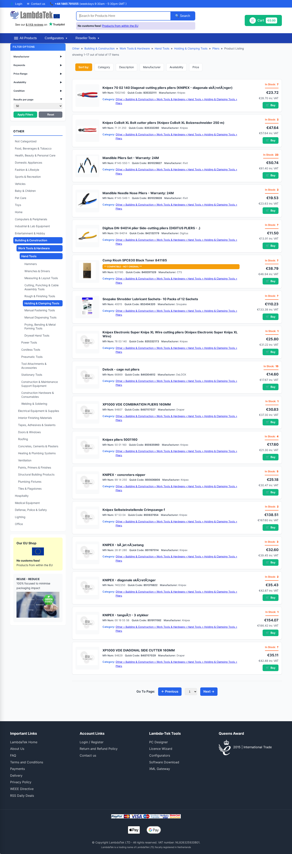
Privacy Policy (20, 782)
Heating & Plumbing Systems (37, 453)
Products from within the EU (120, 25)
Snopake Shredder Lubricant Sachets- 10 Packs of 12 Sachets (150, 299)
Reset (50, 114)
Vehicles (20, 183)
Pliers (215, 48)
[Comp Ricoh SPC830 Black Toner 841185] (87, 271)
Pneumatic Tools (32, 356)
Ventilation (24, 460)
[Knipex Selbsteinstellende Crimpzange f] (87, 518)
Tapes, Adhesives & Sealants (36, 425)
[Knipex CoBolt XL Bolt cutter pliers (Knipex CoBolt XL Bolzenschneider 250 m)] (87, 131)
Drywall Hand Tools (36, 335)
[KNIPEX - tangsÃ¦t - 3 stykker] (87, 623)
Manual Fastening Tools (39, 310)
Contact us (88, 755)
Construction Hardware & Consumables (37, 394)
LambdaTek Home (23, 742)
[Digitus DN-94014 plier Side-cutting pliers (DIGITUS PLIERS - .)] (87, 236)
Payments (17, 769)
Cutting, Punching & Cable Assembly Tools (41, 287)
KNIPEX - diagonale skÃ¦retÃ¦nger (129, 580)
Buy (270, 105)
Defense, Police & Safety (31, 509)
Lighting (20, 517)
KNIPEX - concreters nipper (123, 475)
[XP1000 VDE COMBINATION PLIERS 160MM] (87, 412)
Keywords (38, 65)
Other (75, 48)
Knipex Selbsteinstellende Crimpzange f (133, 510)
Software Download (164, 762)
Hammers (30, 264)
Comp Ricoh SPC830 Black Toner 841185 (134, 260)
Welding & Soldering (34, 403)
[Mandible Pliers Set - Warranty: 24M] (87, 166)
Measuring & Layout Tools (41, 278)
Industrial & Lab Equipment (32, 226)
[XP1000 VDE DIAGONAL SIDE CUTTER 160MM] (87, 658)
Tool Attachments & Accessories (33, 365)
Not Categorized (26, 141)
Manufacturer (38, 56)
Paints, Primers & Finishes (34, 467)
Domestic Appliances (28, 162)
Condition (38, 90)
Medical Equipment (27, 503)
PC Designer (158, 742)
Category (104, 67)
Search (184, 15)
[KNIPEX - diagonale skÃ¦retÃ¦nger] (87, 588)
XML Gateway (159, 769)
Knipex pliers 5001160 (119, 440)
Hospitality (22, 495)
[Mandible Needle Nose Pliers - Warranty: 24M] (87, 201)
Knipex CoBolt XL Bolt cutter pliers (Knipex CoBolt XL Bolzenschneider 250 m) (163, 123)
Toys (18, 205)
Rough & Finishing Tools (39, 296)
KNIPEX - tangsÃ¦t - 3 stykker (125, 615)
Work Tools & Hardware (34, 248)
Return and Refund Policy (99, 749)
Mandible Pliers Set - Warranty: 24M (130, 158)
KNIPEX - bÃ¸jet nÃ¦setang (123, 545)
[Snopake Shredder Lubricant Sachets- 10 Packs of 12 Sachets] (87, 307)
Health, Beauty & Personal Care (35, 155)
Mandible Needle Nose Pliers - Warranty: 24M (138, 193)
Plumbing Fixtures (29, 481)
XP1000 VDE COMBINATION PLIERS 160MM (136, 404)
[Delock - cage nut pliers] (87, 377)
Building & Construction (31, 240)
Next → (208, 691)
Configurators (159, 755)
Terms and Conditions (26, 762)
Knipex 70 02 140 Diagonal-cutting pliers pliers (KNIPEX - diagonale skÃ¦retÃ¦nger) (167, 88)
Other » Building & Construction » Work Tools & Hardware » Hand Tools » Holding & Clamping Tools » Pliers (176, 101)
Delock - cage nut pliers (120, 369)
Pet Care (20, 198)
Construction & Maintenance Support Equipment (39, 383)
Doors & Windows (29, 432)
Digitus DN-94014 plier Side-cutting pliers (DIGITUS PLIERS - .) (151, 228)
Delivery (16, 775)
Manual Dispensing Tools (40, 317)
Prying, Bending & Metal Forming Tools (40, 326)
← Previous (169, 691)
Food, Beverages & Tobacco (33, 148)
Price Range (38, 73)
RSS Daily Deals (22, 796)
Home (18, 212)
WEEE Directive (22, 789)
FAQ (13, 755)
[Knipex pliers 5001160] (87, 447)
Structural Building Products (36, 474)
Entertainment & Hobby (30, 233)
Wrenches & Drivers (37, 271)
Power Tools (29, 342)
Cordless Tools (30, 349)
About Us (17, 749)
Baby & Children (25, 190)
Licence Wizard (160, 749)
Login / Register (91, 742)
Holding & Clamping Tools (41, 303)
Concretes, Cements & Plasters (38, 446)
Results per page (38, 99)
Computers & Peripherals (31, 219)
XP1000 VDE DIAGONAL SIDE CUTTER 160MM (138, 650)
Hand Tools (29, 256)
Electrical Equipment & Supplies (38, 410)
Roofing (23, 439)
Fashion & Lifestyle (27, 169)
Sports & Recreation (28, 176)
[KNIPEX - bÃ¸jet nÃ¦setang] (87, 553)
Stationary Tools (31, 374)
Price (195, 67)
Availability (38, 82)
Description (126, 67)
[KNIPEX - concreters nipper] (87, 482)
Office (19, 524)
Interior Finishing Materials (35, 417)
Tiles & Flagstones (30, 488)
